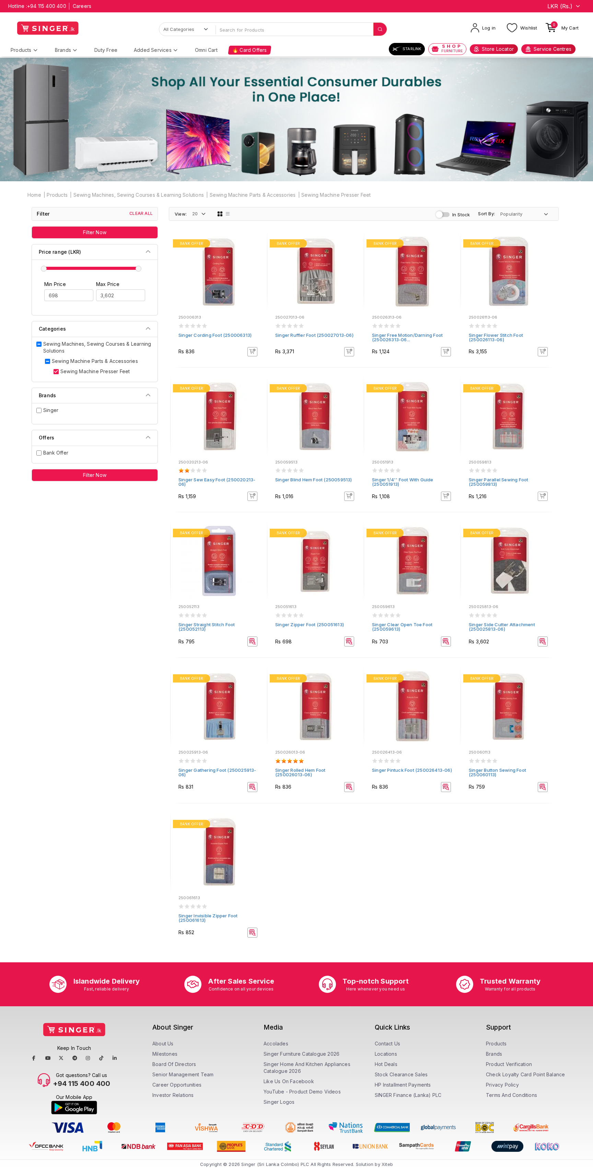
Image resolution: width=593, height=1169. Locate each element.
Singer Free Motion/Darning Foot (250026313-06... (407, 337)
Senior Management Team (182, 1074)
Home (34, 195)
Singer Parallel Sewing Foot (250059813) (498, 482)
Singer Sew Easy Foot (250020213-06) (216, 482)
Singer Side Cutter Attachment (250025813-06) (502, 627)
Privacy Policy (502, 1085)
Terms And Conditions (511, 1095)
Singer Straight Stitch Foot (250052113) (206, 627)
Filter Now (94, 232)
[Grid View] (220, 214)
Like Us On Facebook (289, 1081)
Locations (386, 1054)
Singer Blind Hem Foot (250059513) (313, 479)
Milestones (164, 1054)
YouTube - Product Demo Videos (302, 1091)
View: (181, 214)
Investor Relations (173, 1095)
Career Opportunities (176, 1085)
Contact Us (387, 1043)
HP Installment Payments (403, 1085)
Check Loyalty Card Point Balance (525, 1074)
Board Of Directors (174, 1064)
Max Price (107, 284)
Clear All (141, 213)
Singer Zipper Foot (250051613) (309, 624)
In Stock (461, 214)
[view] (257, 263)
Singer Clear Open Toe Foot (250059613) (402, 627)
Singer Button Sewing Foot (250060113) (497, 772)
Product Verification (509, 1064)
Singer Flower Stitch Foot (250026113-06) (496, 337)
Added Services (153, 50)
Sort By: (486, 213)
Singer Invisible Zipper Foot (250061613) (208, 918)
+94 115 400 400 (46, 6)
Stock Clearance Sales (401, 1074)
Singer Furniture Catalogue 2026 (301, 1054)
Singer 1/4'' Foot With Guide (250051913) (402, 482)
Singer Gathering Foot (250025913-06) (217, 772)
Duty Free (105, 50)
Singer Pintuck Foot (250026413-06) (412, 770)
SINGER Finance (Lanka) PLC (408, 1095)
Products (21, 50)
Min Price (55, 284)
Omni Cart (206, 50)
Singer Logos (279, 1102)
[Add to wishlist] (257, 244)
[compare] (257, 253)
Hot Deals (386, 1064)
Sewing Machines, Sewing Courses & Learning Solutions (138, 195)
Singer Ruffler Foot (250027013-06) (314, 335)
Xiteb (387, 1164)
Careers (82, 6)
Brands (63, 50)
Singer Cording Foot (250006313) (215, 335)
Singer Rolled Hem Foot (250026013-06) (300, 772)
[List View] (228, 214)
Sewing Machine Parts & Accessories (253, 195)
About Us (163, 1043)
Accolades (276, 1043)
